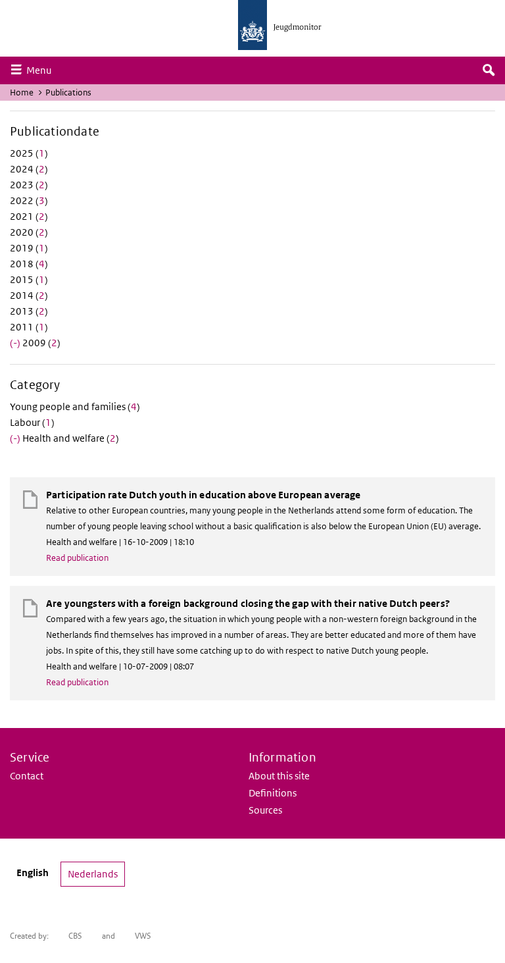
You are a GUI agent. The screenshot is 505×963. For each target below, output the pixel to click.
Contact (26, 775)
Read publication (77, 557)
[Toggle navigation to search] (488, 70)
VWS (143, 935)
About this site (279, 775)
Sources (265, 810)
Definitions (273, 793)
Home (22, 92)
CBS (75, 935)
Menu (42, 69)
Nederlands (93, 874)
